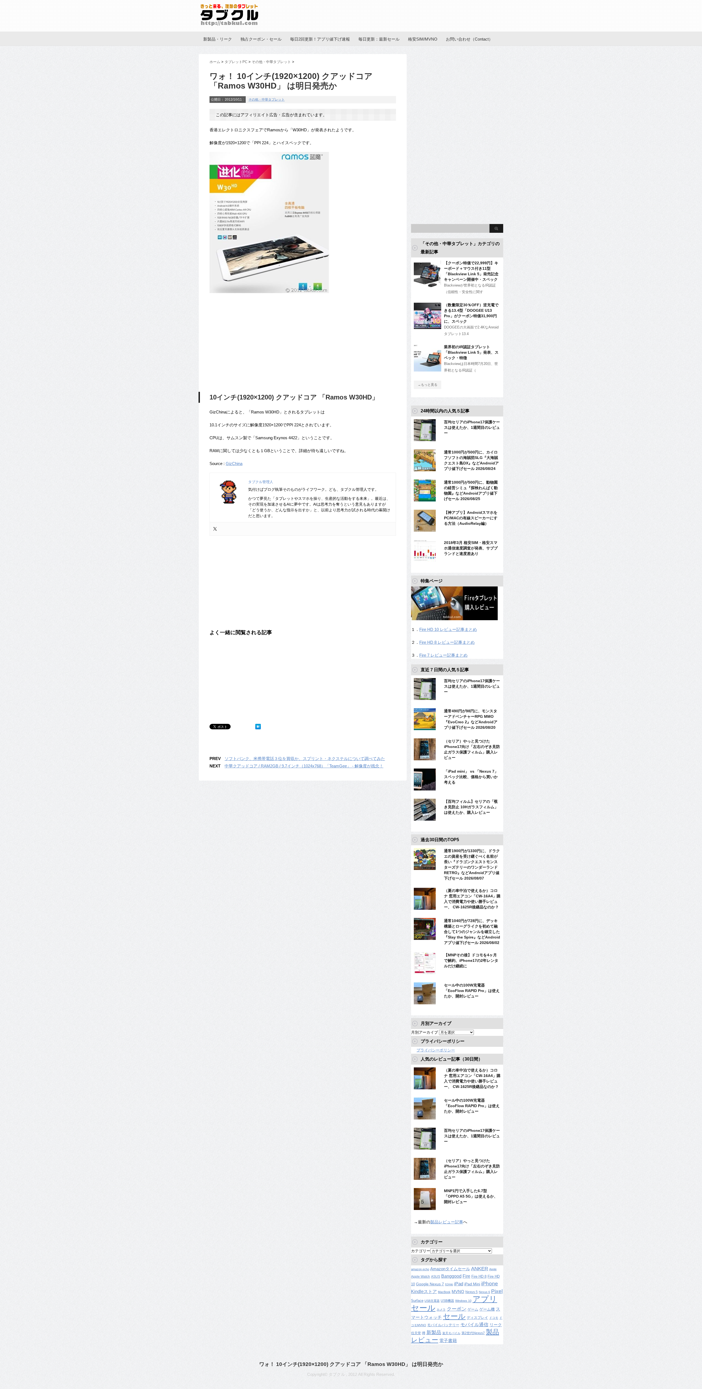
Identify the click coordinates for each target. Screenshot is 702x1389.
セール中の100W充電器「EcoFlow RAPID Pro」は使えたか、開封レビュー (472, 990)
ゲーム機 (487, 1309)
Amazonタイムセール (450, 1268)
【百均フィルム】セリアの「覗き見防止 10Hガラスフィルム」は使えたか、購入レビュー (471, 807)
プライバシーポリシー (436, 1050)
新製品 (433, 1332)
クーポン (456, 1309)
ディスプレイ (477, 1318)
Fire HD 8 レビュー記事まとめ (447, 642)
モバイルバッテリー (443, 1325)
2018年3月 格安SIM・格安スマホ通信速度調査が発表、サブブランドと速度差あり (471, 548)
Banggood (451, 1276)
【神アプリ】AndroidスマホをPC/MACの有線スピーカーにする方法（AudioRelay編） (470, 518)
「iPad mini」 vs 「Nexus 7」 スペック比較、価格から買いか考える (471, 776)
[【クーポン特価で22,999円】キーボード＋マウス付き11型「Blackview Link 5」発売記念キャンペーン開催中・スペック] (427, 285)
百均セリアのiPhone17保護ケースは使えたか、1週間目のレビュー (472, 427)
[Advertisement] (256, 343)
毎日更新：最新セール (379, 39)
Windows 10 (463, 1300)
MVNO (458, 1291)
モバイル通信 (474, 1324)
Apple (493, 1269)
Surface (417, 1301)
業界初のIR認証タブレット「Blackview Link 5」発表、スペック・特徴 (471, 352)
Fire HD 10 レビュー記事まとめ (448, 629)
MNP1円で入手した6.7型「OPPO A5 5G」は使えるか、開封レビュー (471, 1196)
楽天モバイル (451, 1333)
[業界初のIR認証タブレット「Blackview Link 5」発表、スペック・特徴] (427, 369)
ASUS (435, 1277)
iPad (458, 1283)
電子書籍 (448, 1340)
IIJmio (449, 1284)
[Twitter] (215, 528)
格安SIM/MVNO (422, 39)
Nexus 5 (471, 1292)
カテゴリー (420, 1251)
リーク (495, 1325)
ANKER (479, 1268)
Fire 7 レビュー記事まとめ (443, 655)
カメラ (441, 1309)
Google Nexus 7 (430, 1284)
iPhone (489, 1283)
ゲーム (473, 1309)
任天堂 (416, 1333)
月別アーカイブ (424, 1032)
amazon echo (420, 1269)
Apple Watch (420, 1277)
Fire (466, 1276)
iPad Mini (472, 1284)
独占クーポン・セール (261, 39)
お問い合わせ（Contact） (469, 39)
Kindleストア (424, 1291)
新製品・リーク (217, 39)
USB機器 (447, 1301)
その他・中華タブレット (266, 99)
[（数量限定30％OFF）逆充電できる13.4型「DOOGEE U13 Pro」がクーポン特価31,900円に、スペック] (427, 327)
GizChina (234, 463)
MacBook (444, 1292)
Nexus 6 (484, 1292)
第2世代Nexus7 (473, 1333)
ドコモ (493, 1317)
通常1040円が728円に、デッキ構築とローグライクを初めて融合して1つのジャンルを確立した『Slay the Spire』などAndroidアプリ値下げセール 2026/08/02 (472, 932)
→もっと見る (427, 385)
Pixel (497, 1291)
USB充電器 (432, 1300)
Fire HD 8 (478, 1277)
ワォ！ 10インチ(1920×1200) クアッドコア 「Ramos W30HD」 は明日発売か (351, 1364)
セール (454, 1316)
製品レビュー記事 (446, 1222)
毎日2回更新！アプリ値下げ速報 (320, 39)
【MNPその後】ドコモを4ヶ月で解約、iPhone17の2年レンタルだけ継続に (471, 960)
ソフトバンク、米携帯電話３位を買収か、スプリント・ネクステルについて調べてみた (305, 758)
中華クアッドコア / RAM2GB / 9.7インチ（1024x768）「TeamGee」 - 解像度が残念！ (304, 766)
